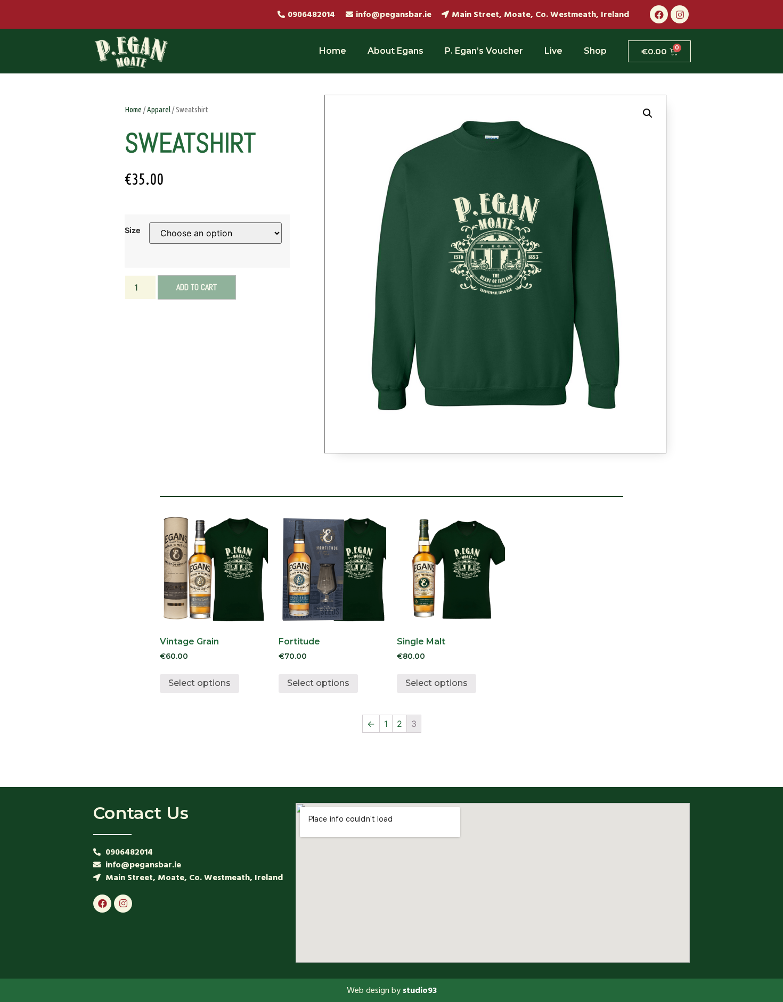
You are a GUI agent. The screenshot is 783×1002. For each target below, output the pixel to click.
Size (133, 230)
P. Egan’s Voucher (484, 51)
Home (332, 51)
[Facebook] (659, 14)
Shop (595, 51)
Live (553, 51)
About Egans (395, 51)
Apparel (158, 109)
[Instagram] (680, 14)
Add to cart (196, 287)
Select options (199, 683)
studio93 (420, 990)
